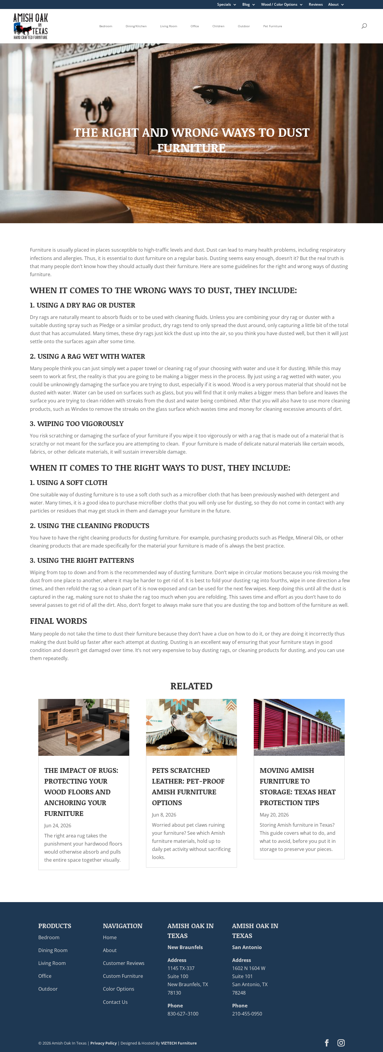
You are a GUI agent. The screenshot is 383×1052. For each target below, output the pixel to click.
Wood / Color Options (279, 5)
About (333, 5)
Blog (246, 5)
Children (218, 26)
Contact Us (115, 1002)
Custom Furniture (123, 976)
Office (195, 26)
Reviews (316, 5)
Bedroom (105, 26)
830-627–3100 (183, 1013)
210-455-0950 (247, 1013)
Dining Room (53, 950)
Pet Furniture (272, 26)
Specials (224, 5)
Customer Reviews (124, 963)
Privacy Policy (103, 1043)
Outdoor (244, 26)
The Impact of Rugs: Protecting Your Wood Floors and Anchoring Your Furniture (81, 791)
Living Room (168, 26)
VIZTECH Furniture (179, 1043)
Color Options (118, 989)
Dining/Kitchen (136, 26)
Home (110, 937)
